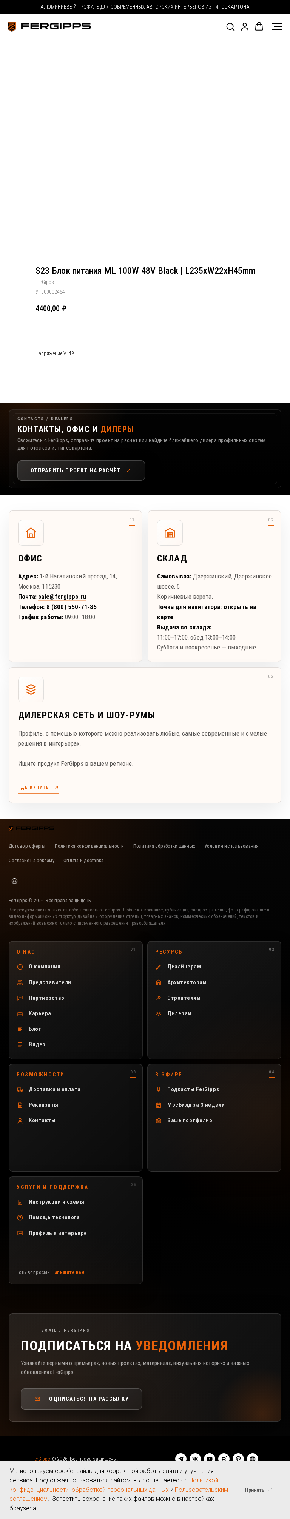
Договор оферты (27, 846)
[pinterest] (238, 1459)
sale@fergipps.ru (62, 596)
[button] (230, 26)
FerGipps (41, 1459)
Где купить (33, 787)
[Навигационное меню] (277, 27)
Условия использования (231, 846)
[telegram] (181, 1459)
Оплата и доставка (83, 860)
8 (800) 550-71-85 (71, 607)
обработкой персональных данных (120, 1489)
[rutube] (224, 1459)
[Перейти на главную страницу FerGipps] (31, 828)
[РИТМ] (252, 1459)
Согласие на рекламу (31, 860)
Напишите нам (68, 1272)
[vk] (195, 1459)
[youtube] (209, 1459)
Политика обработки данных (164, 846)
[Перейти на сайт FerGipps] (14, 881)
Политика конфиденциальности (89, 846)
